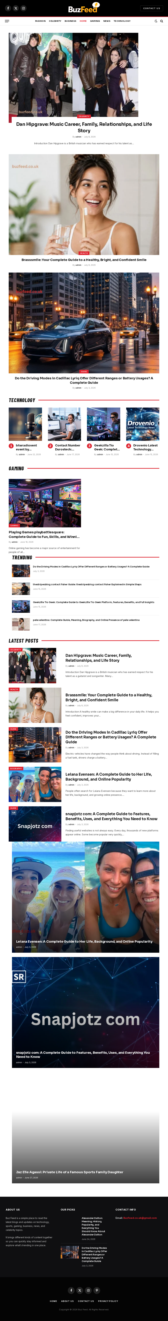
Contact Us (151, 8)
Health (84, 253)
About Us (67, 1301)
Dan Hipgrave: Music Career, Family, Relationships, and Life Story (84, 127)
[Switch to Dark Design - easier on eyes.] (156, 21)
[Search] (161, 21)
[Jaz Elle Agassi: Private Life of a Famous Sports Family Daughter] (85, 1127)
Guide (84, 371)
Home (83, 21)
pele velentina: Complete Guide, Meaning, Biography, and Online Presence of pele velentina (86, 620)
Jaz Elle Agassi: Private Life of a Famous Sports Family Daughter (69, 1172)
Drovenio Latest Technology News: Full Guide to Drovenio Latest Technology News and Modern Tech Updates (145, 448)
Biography (16, 768)
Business (70, 21)
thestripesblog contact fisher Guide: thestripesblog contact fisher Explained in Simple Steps (87, 584)
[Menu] (7, 21)
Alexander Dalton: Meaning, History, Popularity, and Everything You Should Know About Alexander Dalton (93, 1226)
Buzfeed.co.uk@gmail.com (140, 1217)
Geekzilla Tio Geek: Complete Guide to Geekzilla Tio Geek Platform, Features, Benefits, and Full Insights (107, 448)
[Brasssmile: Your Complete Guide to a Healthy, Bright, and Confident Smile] (84, 204)
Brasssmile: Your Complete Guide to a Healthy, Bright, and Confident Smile (84, 260)
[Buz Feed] (84, 8)
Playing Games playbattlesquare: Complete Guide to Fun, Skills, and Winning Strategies (45, 534)
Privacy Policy (108, 1301)
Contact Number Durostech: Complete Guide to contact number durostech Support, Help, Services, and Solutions (67, 448)
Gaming (95, 21)
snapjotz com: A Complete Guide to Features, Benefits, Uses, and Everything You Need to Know (111, 816)
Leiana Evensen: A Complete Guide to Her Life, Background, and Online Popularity (108, 777)
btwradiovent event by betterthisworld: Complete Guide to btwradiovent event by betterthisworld (28, 448)
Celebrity (55, 21)
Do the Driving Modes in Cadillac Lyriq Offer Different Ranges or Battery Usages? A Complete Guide (84, 380)
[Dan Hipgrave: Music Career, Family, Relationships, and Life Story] (84, 78)
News (106, 21)
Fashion (40, 21)
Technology (122, 21)
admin (78, 137)
